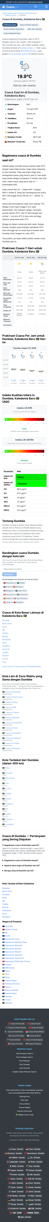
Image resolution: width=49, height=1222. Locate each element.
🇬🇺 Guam (6, 936)
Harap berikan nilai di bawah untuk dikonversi (19, 13)
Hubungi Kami (24, 1096)
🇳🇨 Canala (6, 794)
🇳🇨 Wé (5, 810)
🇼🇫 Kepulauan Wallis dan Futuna (16, 961)
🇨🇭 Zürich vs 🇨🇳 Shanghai (13, 602)
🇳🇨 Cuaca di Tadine (10, 713)
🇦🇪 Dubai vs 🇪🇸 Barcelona (13, 587)
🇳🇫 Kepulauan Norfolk (11, 948)
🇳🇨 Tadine (6, 815)
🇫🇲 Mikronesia (8, 968)
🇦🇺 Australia (7, 926)
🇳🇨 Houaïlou (7, 805)
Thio (4, 662)
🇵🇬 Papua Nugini (9, 980)
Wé (3, 630)
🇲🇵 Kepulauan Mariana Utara (14, 942)
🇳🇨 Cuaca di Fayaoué (11, 739)
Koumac (5, 655)
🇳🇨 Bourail (6, 800)
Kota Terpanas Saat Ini (24, 1053)
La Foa (5, 659)
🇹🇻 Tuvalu (6, 1000)
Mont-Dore (7, 623)
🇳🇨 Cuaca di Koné (10, 729)
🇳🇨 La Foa (6, 789)
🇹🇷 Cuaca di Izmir (34, 1024)
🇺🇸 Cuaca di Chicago (16, 1036)
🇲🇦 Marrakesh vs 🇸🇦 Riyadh (14, 583)
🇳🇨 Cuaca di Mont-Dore (12, 698)
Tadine (5, 633)
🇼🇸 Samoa (6, 987)
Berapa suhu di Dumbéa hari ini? (19, 871)
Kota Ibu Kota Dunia (24, 1111)
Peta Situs (24, 1100)
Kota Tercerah (24, 1068)
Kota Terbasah (24, 1061)
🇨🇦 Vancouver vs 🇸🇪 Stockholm (16, 594)
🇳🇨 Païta (6, 769)
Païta (4, 627)
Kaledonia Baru (10, 15)
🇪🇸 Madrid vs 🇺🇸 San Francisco (15, 598)
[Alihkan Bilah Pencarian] (35, 7)
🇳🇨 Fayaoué (7, 820)
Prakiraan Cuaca (10, 25)
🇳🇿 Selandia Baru (9, 993)
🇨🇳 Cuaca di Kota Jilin (16, 1024)
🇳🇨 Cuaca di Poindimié (12, 724)
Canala (5, 652)
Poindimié (6, 639)
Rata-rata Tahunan (35, 29)
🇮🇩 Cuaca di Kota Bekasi (35, 1032)
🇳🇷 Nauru (6, 971)
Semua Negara (24, 1107)
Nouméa (5, 620)
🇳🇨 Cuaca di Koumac (11, 749)
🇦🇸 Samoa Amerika (10, 990)
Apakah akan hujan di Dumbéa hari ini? (22, 865)
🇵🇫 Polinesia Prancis (11, 984)
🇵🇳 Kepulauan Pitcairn (11, 952)
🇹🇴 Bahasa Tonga (9, 929)
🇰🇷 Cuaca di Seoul (33, 1036)
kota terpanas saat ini (18, 54)
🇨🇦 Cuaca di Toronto (15, 1044)
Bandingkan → (9, 574)
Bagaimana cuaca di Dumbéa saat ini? (21, 845)
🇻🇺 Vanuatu (7, 1003)
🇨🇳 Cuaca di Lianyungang (33, 1040)
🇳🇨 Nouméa (7, 774)
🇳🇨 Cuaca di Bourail (10, 718)
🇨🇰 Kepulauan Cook (10, 939)
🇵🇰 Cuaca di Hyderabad (14, 1032)
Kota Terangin (24, 1064)
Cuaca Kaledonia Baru (12, 33)
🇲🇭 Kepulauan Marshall (12, 945)
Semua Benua (24, 1104)
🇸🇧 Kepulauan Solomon (12, 955)
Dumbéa (6, 894)
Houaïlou (6, 646)
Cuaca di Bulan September (14, 29)
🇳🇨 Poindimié (8, 825)
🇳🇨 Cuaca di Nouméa (11, 693)
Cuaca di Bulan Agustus (29, 25)
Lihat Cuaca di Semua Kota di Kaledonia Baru (21, 666)
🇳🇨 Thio (5, 784)
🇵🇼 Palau (6, 977)
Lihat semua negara (35, 2)
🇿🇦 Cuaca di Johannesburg (16, 1028)
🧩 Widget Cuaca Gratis (24, 1115)
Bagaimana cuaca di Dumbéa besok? (21, 860)
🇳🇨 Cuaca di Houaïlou (11, 734)
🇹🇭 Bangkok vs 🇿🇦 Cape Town (15, 591)
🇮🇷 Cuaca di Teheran (33, 1044)
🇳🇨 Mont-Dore (8, 779)
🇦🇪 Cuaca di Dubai (13, 1040)
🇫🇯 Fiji (4, 932)
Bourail (5, 636)
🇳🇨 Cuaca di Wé (9, 708)
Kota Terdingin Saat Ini (24, 1057)
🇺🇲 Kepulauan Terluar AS (13, 958)
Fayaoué (6, 649)
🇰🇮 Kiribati (6, 964)
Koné (4, 643)
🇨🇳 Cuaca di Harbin (36, 1028)
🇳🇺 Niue (5, 974)
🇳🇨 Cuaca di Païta (10, 703)
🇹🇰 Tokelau (7, 996)
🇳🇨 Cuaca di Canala (10, 744)
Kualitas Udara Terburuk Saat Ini (24, 1072)
